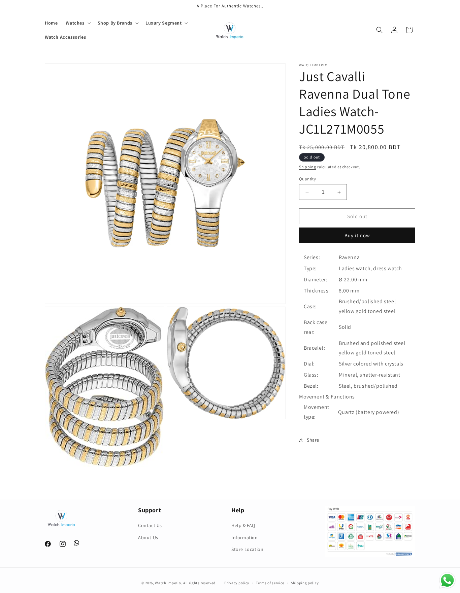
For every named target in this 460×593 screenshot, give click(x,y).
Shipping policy (305, 583)
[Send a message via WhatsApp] (447, 580)
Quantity (307, 179)
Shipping (307, 166)
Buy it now (357, 235)
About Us (148, 537)
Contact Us (150, 526)
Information (244, 537)
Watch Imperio (168, 583)
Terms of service (270, 583)
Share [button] (313, 440)
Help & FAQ (243, 526)
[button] (77, 23)
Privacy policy (236, 583)
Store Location (247, 549)
